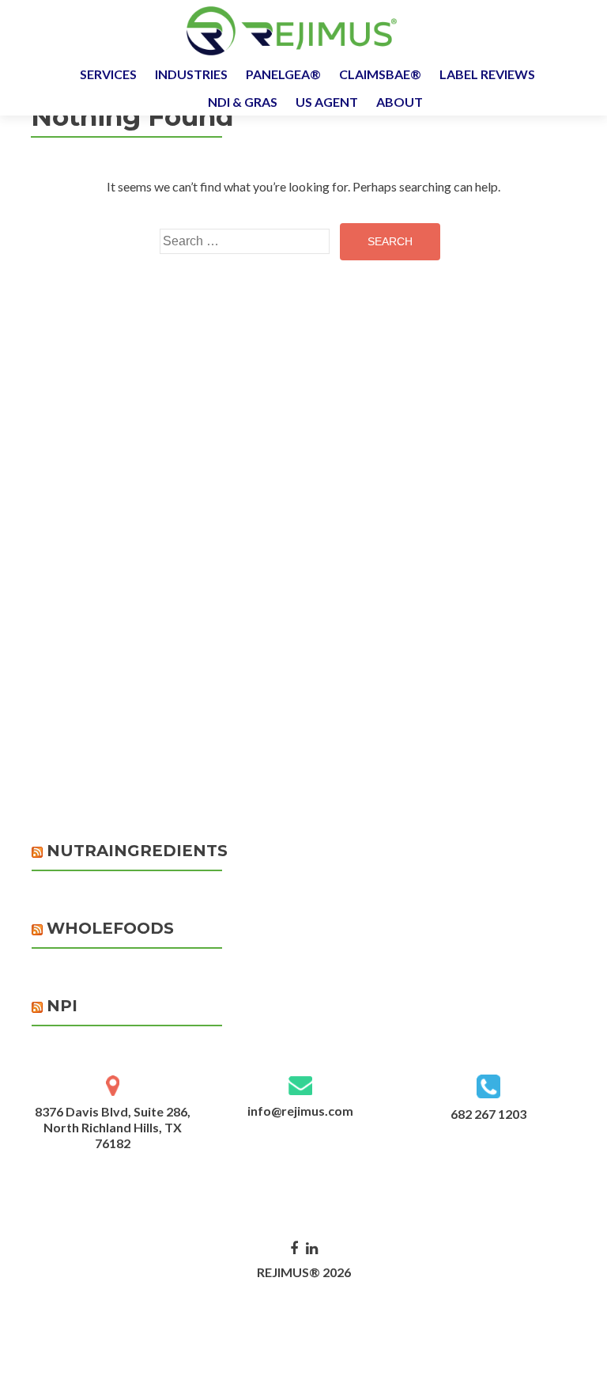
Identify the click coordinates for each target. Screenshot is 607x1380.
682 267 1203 (488, 1113)
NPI (62, 1005)
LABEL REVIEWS (487, 74)
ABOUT (399, 101)
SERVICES (108, 74)
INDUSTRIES (191, 74)
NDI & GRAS (242, 101)
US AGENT (327, 101)
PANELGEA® (283, 74)
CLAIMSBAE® (380, 74)
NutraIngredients (137, 850)
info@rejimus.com (300, 1110)
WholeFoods (110, 928)
